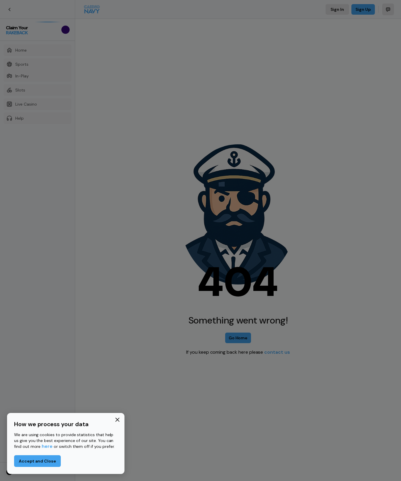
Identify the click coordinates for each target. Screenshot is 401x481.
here (47, 446)
